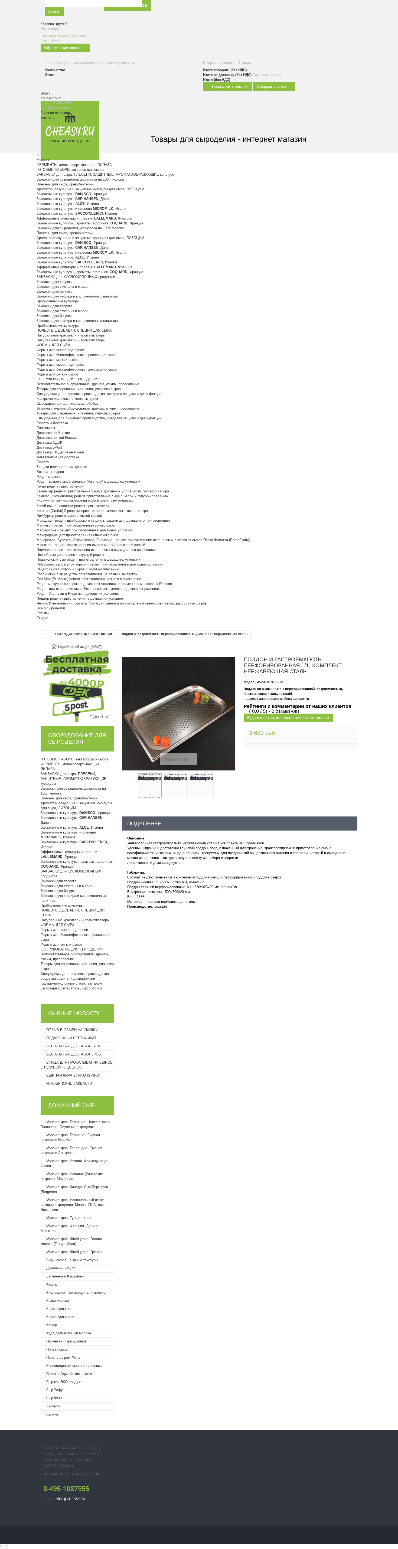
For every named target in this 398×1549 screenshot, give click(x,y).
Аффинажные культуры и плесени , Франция (84, 218)
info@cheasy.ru (70, 1499)
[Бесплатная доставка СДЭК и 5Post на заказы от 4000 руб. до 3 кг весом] (77, 685)
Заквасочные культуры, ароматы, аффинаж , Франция (90, 223)
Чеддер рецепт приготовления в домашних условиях (80, 598)
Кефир (51, 1284)
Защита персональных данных (62, 467)
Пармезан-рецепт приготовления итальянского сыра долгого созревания (96, 550)
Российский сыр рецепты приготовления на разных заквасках (87, 574)
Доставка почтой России (57, 438)
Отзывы (43, 613)
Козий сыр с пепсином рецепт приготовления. (74, 506)
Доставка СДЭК (49, 442)
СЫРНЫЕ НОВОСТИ (74, 1013)
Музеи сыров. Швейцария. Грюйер (73, 1252)
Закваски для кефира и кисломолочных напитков (77, 296)
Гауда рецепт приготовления (60, 486)
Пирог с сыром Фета (62, 1357)
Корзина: (54, 24)
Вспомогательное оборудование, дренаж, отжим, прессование (88, 384)
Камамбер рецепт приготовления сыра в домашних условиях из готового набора (103, 491)
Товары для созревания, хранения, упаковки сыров (79, 389)
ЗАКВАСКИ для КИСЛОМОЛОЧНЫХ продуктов (76, 277)
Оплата (43, 462)
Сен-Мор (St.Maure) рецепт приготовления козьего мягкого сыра (89, 579)
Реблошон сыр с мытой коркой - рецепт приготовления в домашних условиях (100, 564)
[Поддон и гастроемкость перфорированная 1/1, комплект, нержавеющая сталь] (150, 785)
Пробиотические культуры (58, 301)
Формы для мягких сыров (58, 360)
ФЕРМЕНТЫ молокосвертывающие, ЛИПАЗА (74, 165)
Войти (45, 93)
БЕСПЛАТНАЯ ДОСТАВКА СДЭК (73, 1046)
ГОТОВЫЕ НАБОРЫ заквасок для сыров (70, 170)
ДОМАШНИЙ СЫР (71, 1105)
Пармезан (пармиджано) (65, 1341)
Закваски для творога (54, 282)
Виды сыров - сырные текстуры (71, 1260)
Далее (218, 786)
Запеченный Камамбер (64, 1276)
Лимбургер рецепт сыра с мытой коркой (69, 516)
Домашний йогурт (60, 1268)
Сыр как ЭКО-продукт (63, 1382)
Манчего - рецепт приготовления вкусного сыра (76, 525)
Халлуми (53, 1406)
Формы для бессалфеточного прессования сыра (76, 355)
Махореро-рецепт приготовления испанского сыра (78, 535)
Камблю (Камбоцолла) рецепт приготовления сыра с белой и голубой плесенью (102, 496)
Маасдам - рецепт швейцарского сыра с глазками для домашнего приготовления (103, 520)
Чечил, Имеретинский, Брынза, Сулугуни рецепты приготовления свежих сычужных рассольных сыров (122, 603)
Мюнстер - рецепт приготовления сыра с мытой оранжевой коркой (91, 545)
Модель (250, 682)
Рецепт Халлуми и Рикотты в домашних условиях (78, 594)
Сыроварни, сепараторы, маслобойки (67, 403)
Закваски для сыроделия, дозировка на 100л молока (80, 179)
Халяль (52, 1414)
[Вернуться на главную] (46, 634)
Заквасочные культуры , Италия (68, 204)
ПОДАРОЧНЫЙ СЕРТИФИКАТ (70, 1038)
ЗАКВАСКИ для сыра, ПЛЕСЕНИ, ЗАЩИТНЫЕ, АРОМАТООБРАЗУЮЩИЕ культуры (106, 174)
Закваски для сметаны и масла (62, 287)
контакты (48, 118)
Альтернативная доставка (58, 457)
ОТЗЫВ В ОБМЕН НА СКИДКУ (71, 1030)
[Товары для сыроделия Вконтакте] (205, 10)
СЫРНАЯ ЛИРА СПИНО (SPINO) (72, 1075)
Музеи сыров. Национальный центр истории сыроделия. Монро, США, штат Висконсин (73, 1205)
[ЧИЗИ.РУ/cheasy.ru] (70, 130)
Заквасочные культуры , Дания (73, 199)
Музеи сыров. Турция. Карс (68, 1218)
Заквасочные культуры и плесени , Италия (82, 209)
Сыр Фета (53, 1398)
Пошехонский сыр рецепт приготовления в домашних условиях (89, 559)
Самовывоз (46, 428)
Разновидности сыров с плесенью (74, 1366)
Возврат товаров (50, 472)
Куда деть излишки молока (68, 1333)
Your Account (51, 98)
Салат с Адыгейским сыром (68, 1374)
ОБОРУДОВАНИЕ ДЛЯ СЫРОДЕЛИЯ (68, 379)
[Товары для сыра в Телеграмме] (218, 10)
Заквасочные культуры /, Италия (77, 213)
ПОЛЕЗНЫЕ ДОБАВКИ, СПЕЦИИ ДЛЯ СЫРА (74, 330)
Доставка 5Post (49, 447)
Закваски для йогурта (54, 291)
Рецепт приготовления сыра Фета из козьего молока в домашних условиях (98, 589)
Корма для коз (57, 1309)
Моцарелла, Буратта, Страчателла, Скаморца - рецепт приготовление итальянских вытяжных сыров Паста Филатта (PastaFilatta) (143, 540)
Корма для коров (59, 1317)
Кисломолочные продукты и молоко (75, 1292)
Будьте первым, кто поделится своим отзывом (288, 717)
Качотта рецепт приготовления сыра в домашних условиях (85, 501)
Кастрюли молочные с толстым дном (67, 399)
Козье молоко (57, 1301)
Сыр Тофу (54, 1390)
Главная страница (55, 113)
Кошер (51, 1325)
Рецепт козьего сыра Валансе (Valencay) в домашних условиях (89, 481)
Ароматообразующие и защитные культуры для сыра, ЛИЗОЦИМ (90, 189)
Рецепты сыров (49, 477)
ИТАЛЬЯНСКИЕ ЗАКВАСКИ (68, 1083)
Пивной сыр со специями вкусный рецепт (70, 555)
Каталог (43, 160)
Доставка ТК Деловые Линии (60, 452)
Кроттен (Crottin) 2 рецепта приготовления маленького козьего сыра (92, 511)
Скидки (42, 618)
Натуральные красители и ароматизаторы (71, 335)
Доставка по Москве (53, 433)
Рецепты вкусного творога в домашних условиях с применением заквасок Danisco (104, 584)
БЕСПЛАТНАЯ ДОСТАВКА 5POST (74, 1054)
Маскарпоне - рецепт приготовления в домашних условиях (85, 530)
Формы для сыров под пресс (60, 350)
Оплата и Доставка (52, 423)
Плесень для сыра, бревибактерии (65, 184)
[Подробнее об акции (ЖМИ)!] (77, 646)
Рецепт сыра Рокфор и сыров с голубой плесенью (78, 569)
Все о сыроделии (51, 608)
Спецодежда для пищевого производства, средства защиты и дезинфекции (99, 394)
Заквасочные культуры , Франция (72, 194)
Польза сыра (56, 1349)
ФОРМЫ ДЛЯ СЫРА (53, 345)
